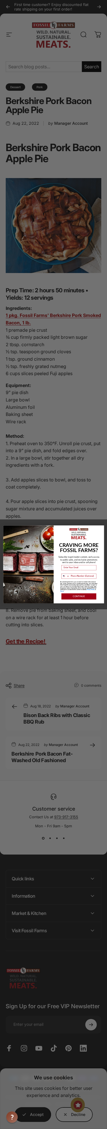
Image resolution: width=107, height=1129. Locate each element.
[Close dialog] (101, 528)
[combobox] (65, 576)
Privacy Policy (91, 590)
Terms (61, 591)
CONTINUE (79, 596)
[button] (12, 1117)
